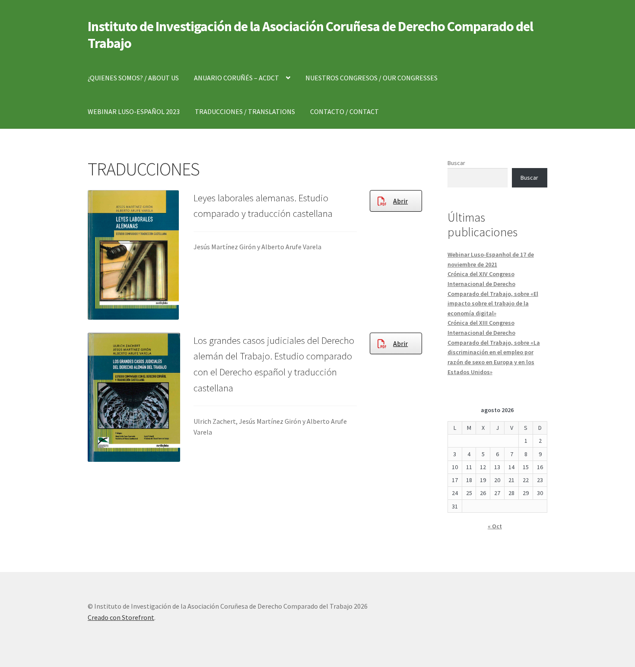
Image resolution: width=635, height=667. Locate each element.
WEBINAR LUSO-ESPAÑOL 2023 (134, 111)
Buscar (456, 163)
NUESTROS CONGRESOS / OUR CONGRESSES (371, 77)
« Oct (495, 526)
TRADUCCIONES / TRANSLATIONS (245, 111)
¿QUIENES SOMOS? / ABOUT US (133, 77)
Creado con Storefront (121, 617)
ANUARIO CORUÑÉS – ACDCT (236, 77)
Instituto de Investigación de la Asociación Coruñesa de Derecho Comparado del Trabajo (310, 35)
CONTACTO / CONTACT (344, 111)
